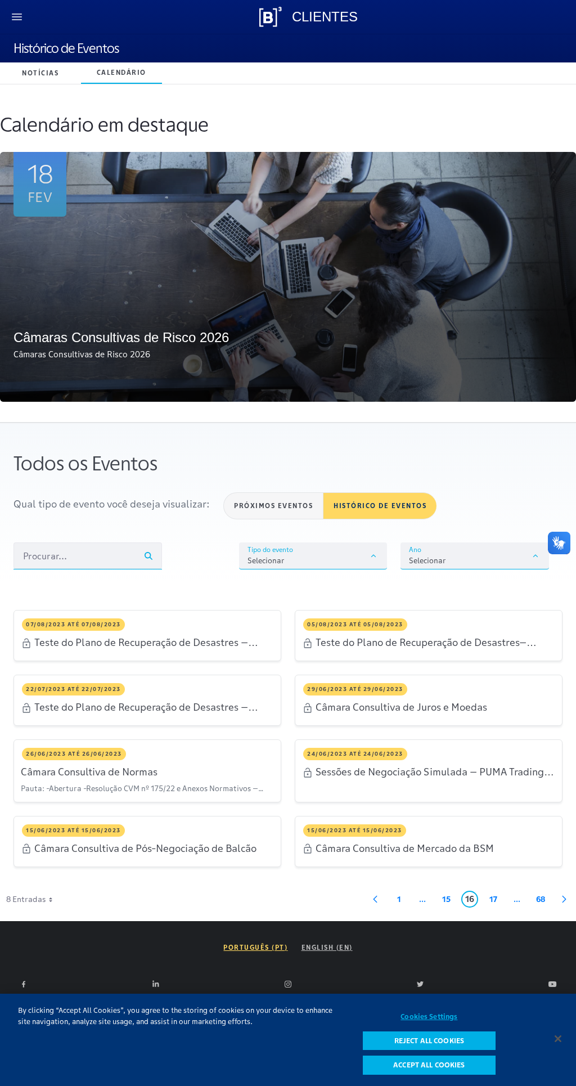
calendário (121, 72)
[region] (288, 1040)
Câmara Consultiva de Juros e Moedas (401, 707)
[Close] (558, 1038)
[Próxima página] (564, 899)
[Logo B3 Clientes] (270, 17)
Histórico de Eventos (66, 48)
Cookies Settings (428, 1016)
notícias (40, 73)
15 (449, 901)
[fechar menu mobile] (17, 17)
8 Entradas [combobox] (26, 899)
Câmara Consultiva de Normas (89, 772)
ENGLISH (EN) (327, 947)
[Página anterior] (375, 899)
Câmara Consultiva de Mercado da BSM (405, 848)
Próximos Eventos (273, 505)
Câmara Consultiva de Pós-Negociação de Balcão (145, 848)
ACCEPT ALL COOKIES (429, 1065)
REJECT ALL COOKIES (429, 1040)
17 (496, 901)
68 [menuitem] (543, 901)
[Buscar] (148, 556)
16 (471, 901)
